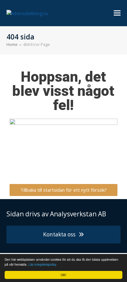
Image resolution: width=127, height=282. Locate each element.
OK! (63, 274)
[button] (117, 13)
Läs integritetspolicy (42, 264)
